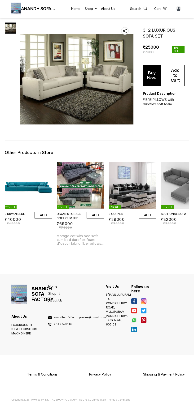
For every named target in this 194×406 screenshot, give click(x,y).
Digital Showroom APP (61, 399)
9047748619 (63, 324)
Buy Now (152, 75)
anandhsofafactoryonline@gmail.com (80, 317)
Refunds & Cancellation (92, 399)
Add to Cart (175, 75)
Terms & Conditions (119, 399)
